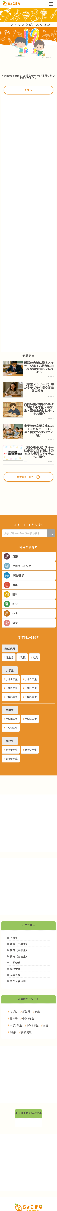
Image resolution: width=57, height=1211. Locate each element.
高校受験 (26, 1032)
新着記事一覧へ (25, 476)
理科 (15, 594)
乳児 (23, 657)
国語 (15, 585)
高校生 (10, 741)
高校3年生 (12, 758)
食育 (15, 623)
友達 (45, 1025)
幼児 (35, 657)
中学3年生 (12, 727)
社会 (15, 604)
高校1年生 (12, 749)
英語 (15, 556)
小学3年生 (12, 688)
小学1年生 (12, 679)
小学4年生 (31, 688)
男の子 (14, 1018)
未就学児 (9, 648)
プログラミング (22, 566)
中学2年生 (31, 719)
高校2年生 (31, 749)
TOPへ (28, 90)
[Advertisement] (28, 223)
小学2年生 (31, 679)
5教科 (13, 1032)
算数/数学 (18, 575)
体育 (15, 613)
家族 (37, 1011)
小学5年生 (12, 697)
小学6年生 (31, 697)
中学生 (10, 710)
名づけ (14, 1011)
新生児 (9, 657)
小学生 (10, 670)
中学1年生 (12, 719)
